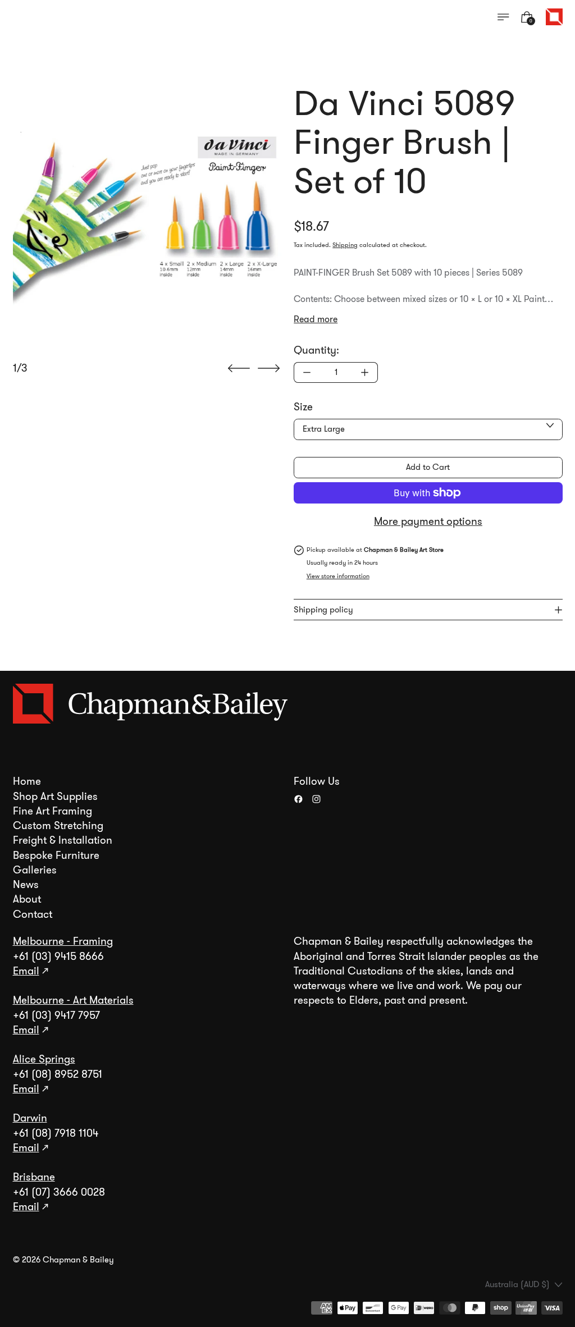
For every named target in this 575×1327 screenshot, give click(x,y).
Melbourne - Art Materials (73, 1000)
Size (303, 407)
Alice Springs (44, 1059)
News (26, 884)
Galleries (35, 870)
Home (27, 781)
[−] (307, 372)
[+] (365, 372)
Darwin (30, 1118)
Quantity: (316, 350)
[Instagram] (316, 799)
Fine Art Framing (52, 811)
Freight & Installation (62, 840)
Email (26, 971)
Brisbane (34, 1177)
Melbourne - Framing (63, 941)
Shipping (345, 245)
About (27, 899)
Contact (32, 914)
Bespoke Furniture (56, 855)
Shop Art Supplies (55, 796)
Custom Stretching (58, 825)
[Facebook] (298, 799)
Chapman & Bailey (78, 1259)
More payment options (428, 521)
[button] (147, 218)
